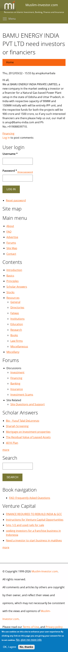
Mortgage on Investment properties (28, 432)
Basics (10, 275)
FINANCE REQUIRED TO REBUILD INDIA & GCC (34, 514)
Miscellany (12, 352)
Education (16, 324)
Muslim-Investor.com (45, 571)
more (5, 450)
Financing (8, 133)
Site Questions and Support (27, 404)
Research (16, 330)
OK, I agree (9, 647)
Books (14, 335)
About (10, 226)
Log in (6, 137)
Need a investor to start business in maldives (34, 540)
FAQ (8, 231)
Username (10, 154)
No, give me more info (29, 639)
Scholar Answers (16, 286)
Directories (17, 307)
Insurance (16, 389)
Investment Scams (21, 394)
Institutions (17, 319)
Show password (25, 172)
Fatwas (14, 313)
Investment (17, 372)
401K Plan (12, 443)
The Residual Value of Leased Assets (28, 437)
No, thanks (26, 647)
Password (9, 171)
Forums (11, 243)
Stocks (10, 292)
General (15, 302)
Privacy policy (54, 627)
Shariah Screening (17, 426)
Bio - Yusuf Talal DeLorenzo (22, 420)
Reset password (16, 200)
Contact (11, 254)
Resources (12, 298)
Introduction (14, 270)
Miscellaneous (19, 346)
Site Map (11, 248)
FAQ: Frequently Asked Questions (29, 498)
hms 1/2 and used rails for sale (25, 525)
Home (10, 62)
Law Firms (16, 341)
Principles (12, 281)
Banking (15, 383)
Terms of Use (31, 627)
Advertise (12, 237)
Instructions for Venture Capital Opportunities (34, 519)
